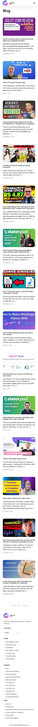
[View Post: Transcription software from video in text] (19, 486)
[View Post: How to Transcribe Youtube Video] (19, 70)
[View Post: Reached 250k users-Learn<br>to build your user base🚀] (19, 362)
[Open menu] (32, 3)
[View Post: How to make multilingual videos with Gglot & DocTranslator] (19, 320)
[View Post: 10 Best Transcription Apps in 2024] (19, 446)
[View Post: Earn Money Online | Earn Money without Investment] (19, 153)
